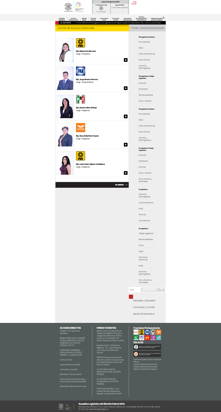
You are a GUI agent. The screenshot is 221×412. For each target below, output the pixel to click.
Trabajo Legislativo (146, 233)
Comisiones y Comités (144, 307)
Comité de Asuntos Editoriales (152, 28)
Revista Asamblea (146, 95)
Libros (141, 245)
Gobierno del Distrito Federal (145, 369)
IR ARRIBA (119, 184)
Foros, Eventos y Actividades (145, 180)
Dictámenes (143, 89)
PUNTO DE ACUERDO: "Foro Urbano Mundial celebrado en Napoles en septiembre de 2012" (109, 391)
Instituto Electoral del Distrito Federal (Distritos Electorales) (145, 365)
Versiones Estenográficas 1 (145, 138)
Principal (134, 28)
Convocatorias (144, 42)
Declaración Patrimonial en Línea (73, 386)
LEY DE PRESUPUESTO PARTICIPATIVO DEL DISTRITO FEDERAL (109, 371)
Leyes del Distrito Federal (70, 364)
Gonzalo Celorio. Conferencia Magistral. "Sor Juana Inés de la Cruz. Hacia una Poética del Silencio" (109, 349)
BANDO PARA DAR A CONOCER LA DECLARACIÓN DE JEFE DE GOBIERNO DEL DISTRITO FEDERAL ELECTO (72, 341)
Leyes (141, 251)
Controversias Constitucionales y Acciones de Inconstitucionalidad (73, 380)
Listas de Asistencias (147, 53)
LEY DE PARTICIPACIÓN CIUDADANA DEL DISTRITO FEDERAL (107, 381)
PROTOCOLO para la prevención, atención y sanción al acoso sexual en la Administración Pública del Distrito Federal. (110, 361)
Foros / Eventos (145, 101)
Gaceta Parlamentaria (143, 313)
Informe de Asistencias (143, 258)
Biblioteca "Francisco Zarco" (71, 374)
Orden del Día (144, 59)
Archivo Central (66, 359)
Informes (142, 167)
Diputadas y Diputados (144, 300)
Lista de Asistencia (146, 202)
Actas (141, 48)
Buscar (132, 290)
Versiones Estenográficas (144, 66)
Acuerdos (142, 83)
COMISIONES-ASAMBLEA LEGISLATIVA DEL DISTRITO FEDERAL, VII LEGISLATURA (71, 352)
